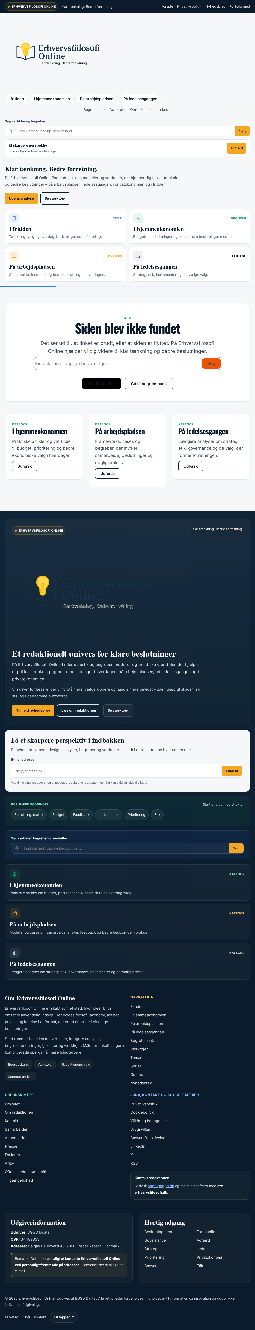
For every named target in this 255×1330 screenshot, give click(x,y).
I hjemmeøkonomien (52, 98)
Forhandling (207, 1231)
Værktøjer (118, 109)
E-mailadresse (22, 759)
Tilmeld (236, 148)
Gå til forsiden (101, 383)
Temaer (137, 1057)
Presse (11, 1146)
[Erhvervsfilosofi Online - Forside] (57, 53)
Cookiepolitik (142, 1112)
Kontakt (146, 109)
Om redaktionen (19, 1112)
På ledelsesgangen (140, 98)
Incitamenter (108, 814)
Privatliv (11, 1317)
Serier (135, 1066)
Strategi (151, 1248)
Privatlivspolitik (189, 6)
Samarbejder (16, 1129)
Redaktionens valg (76, 1064)
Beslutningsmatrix (28, 814)
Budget (58, 814)
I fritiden (16, 98)
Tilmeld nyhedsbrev (33, 710)
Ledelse (204, 1248)
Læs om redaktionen (78, 710)
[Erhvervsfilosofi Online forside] (97, 590)
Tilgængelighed (19, 1180)
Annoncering (16, 1137)
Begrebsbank (95, 109)
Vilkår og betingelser (148, 1120)
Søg (242, 131)
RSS (134, 1163)
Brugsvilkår (140, 1129)
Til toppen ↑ (64, 1317)
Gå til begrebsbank (149, 383)
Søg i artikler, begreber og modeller (39, 838)
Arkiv (9, 1163)
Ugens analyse (21, 198)
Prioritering (136, 814)
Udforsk (24, 466)
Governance (155, 1240)
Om (133, 109)
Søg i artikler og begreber (25, 121)
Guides (136, 1074)
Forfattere (14, 1154)
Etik (157, 814)
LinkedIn (164, 109)
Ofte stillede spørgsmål (25, 1171)
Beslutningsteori (159, 1231)
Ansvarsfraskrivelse (147, 1137)
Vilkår (25, 1317)
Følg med (242, 6)
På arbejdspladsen (96, 98)
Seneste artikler (20, 1077)
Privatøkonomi (209, 1257)
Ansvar (150, 1265)
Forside (167, 6)
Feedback (81, 814)
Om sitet (12, 1104)
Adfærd (203, 1240)
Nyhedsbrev (215, 6)
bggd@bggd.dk (161, 1186)
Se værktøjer (55, 198)
